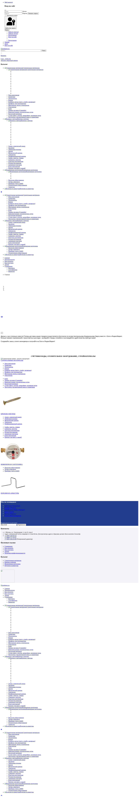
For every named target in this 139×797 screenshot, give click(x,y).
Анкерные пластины (15, 165)
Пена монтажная (13, 95)
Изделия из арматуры (11, 565)
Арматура (11, 187)
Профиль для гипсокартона (17, 103)
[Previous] (1, 317)
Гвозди (10, 151)
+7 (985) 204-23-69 (10, 539)
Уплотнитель (12, 98)
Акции (7, 264)
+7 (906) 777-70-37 (10, 537)
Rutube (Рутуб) (10, 508)
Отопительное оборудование (17, 185)
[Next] (2, 317)
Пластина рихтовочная (15, 161)
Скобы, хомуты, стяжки (16, 158)
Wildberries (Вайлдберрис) (15, 510)
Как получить (9, 263)
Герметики (11, 97)
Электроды (12, 154)
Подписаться (21, 525)
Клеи (10, 109)
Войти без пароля (10, 28)
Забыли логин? (13, 33)
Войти (7, 30)
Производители (10, 259)
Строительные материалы (13, 560)
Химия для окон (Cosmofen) (17, 110)
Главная (7, 258)
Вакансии (11, 271)
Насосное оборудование (16, 180)
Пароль (24, 13)
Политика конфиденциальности (15, 553)
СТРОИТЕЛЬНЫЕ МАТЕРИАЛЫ (12, 360)
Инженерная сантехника (12, 564)
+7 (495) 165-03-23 (10, 535)
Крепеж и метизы (10, 562)
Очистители (12, 107)
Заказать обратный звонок (9, 60)
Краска (10, 100)
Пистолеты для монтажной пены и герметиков (23, 117)
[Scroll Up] (1, 795)
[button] (9, 2)
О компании (8, 266)
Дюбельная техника (14, 149)
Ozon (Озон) (9, 512)
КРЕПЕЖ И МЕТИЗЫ (8, 414)
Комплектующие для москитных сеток (20, 112)
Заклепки (11, 148)
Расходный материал (15, 114)
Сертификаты (12, 270)
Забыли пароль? (13, 32)
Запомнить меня (11, 15)
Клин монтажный (14, 166)
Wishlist (7, 42)
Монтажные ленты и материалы (18, 105)
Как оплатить (9, 261)
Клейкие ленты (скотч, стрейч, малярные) (21, 102)
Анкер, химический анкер (16, 146)
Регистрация (12, 35)
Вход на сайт (12, 37)
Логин (24, 11)
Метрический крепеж (15, 153)
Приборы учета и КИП (15, 183)
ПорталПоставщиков (13, 516)
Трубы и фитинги (14, 182)
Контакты (11, 268)
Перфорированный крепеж (17, 156)
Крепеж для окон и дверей (16, 168)
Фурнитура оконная (14, 163)
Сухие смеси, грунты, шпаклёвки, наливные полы (24, 115)
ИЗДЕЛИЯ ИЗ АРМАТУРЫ (10, 493)
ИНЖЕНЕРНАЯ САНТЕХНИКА (12, 464)
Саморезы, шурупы (14, 160)
